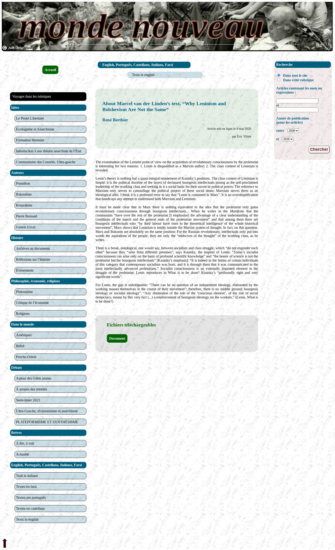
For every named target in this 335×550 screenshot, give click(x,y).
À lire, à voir (25, 443)
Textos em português (31, 497)
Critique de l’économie (32, 303)
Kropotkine (24, 205)
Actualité (22, 454)
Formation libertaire (30, 140)
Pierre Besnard (26, 216)
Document (117, 338)
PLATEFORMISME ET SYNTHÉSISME (47, 422)
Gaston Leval (25, 227)
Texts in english (27, 519)
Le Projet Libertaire (30, 118)
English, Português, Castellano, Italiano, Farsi (137, 65)
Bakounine (24, 194)
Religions (23, 314)
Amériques (24, 335)
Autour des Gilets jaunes (33, 378)
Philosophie (24, 292)
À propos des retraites (31, 389)
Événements (25, 270)
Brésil (20, 346)
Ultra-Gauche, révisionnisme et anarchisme (47, 411)
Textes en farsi (26, 487)
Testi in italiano (27, 476)
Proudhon (23, 183)
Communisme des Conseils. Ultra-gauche (45, 162)
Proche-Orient (26, 357)
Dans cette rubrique (298, 80)
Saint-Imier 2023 (28, 400)
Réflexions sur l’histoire (33, 259)
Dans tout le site (295, 75)
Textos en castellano (30, 508)
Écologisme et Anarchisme (35, 129)
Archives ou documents (33, 248)
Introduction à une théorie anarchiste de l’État (48, 151)
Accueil (50, 70)
